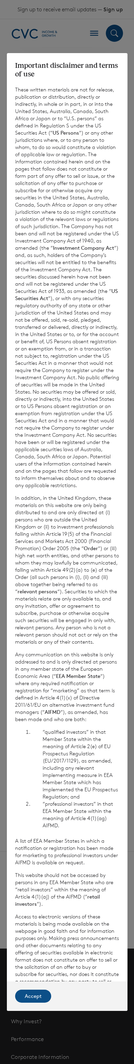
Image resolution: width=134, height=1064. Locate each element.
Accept (33, 996)
